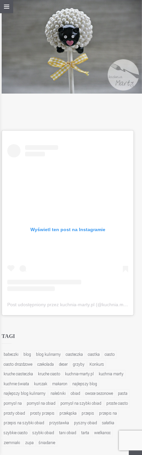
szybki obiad (43, 433)
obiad (75, 393)
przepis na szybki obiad (24, 423)
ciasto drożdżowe (18, 364)
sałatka (108, 423)
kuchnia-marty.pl (79, 374)
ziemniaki (12, 442)
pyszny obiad (85, 423)
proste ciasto (117, 403)
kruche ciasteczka (18, 374)
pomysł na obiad (41, 403)
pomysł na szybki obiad (80, 403)
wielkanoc (102, 433)
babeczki (11, 354)
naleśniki (58, 393)
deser (63, 364)
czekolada (45, 364)
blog (27, 354)
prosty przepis (42, 413)
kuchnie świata (16, 384)
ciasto (110, 354)
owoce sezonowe (99, 393)
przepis (88, 413)
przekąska (68, 413)
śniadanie (47, 442)
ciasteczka (74, 354)
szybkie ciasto (15, 433)
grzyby (79, 364)
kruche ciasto (49, 374)
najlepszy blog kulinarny (25, 393)
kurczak (40, 384)
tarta (85, 433)
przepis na (108, 413)
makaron (59, 384)
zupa (29, 442)
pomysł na (13, 403)
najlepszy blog (84, 384)
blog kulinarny (48, 354)
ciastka (94, 354)
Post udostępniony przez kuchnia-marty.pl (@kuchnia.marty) (70, 304)
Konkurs (96, 364)
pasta (122, 393)
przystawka (59, 423)
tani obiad (67, 433)
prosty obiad (14, 413)
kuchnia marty (111, 374)
